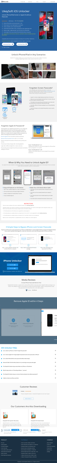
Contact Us (49, 444)
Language (52, 1)
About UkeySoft (50, 442)
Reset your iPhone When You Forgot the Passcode (35, 77)
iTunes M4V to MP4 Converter (6, 449)
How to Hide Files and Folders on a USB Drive (29, 444)
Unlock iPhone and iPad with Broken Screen (49, 68)
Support (44, 1)
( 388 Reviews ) (11, 20)
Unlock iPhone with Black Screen (49, 77)
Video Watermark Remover (6, 451)
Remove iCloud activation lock (7, 138)
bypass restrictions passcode (49, 91)
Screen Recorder (4, 448)
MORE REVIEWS (28, 398)
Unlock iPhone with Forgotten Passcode (10, 78)
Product (22, 1)
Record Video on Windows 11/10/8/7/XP (28, 449)
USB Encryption (4, 444)
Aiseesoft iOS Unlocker (6, 41)
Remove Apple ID (4, 136)
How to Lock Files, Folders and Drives (28, 442)
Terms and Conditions (51, 446)
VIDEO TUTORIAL (6, 47)
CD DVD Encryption (4, 446)
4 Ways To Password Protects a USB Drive (29, 456)
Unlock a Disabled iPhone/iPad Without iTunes (35, 68)
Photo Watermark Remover (6, 455)
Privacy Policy (49, 448)
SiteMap (48, 451)
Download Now (7, 44)
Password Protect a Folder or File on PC (28, 453)
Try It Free (12, 264)
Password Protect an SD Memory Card (28, 446)
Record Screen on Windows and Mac (28, 448)
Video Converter (4, 453)
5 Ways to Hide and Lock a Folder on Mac (28, 455)
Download (30, 1)
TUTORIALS (24, 440)
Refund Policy (49, 449)
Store (37, 1)
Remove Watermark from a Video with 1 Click (29, 451)
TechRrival (34, 290)
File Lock (2, 442)
